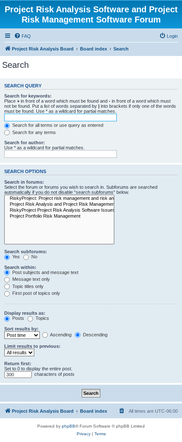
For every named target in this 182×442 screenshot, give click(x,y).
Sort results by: (21, 328)
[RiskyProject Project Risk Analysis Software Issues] (59, 210)
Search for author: (24, 142)
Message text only (30, 279)
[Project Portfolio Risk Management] (59, 216)
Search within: (20, 267)
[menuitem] (22, 36)
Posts (17, 318)
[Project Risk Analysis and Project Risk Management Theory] (59, 204)
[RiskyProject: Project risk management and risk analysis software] (59, 198)
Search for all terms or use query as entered (57, 125)
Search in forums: (24, 182)
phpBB (68, 426)
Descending (95, 334)
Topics (41, 318)
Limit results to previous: (32, 346)
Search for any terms (33, 132)
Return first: (17, 363)
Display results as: (24, 313)
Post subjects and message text (44, 272)
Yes (15, 256)
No (33, 256)
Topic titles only (27, 286)
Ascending (60, 334)
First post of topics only (35, 293)
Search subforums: (25, 251)
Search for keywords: (28, 95)
